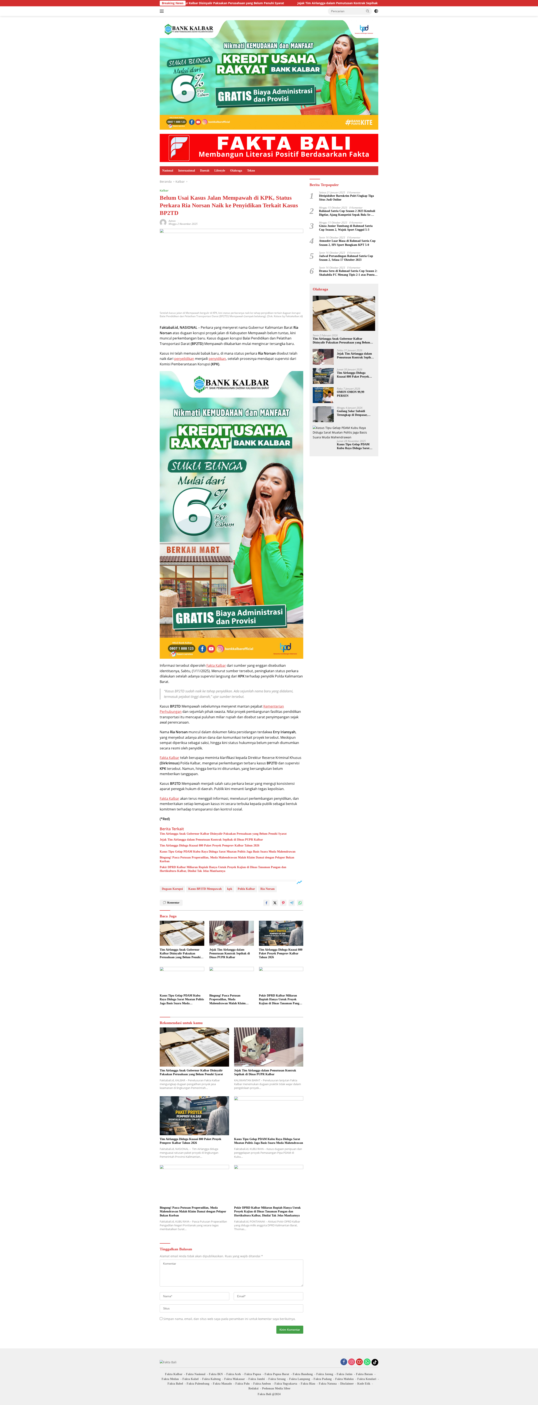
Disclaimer (347, 1383)
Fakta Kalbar (216, 665)
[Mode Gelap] (376, 11)
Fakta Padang (323, 1379)
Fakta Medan (170, 1379)
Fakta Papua (252, 1374)
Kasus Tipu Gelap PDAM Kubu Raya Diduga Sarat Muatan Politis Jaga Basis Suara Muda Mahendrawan (227, 851)
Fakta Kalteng (211, 1379)
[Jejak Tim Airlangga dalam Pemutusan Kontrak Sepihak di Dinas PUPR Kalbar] (231, 933)
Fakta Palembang (198, 1383)
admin (172, 221)
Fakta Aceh (233, 1374)
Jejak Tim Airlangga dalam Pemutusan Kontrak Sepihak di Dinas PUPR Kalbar (276, 3)
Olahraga (236, 170)
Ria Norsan (267, 888)
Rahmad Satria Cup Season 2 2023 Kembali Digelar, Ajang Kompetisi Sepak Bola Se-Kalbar (347, 213)
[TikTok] (375, 1362)
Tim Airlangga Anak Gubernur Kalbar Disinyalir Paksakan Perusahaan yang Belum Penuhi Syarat (223, 833)
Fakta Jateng (324, 1374)
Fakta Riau (308, 1383)
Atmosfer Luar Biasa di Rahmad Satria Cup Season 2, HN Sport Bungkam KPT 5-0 (347, 242)
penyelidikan (184, 358)
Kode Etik (363, 1383)
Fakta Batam (364, 1374)
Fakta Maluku (344, 1379)
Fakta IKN (216, 1374)
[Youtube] (359, 1362)
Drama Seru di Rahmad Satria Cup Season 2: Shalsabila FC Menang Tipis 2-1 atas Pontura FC (348, 273)
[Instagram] (351, 1362)
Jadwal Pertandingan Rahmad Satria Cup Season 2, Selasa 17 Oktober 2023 (346, 257)
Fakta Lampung (299, 1379)
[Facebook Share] (266, 903)
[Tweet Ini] (275, 903)
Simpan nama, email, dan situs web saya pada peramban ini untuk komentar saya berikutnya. (229, 1319)
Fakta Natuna (328, 1383)
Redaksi (253, 1388)
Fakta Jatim (344, 1374)
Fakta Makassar (234, 1379)
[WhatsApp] (367, 1362)
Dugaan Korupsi (172, 888)
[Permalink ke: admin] (163, 222)
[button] (368, 11)
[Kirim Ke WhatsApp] (300, 903)
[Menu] (162, 11)
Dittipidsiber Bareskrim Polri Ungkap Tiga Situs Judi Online (346, 197)
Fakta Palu (242, 1383)
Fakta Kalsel (190, 1379)
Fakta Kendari (366, 1379)
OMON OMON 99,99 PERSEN (350, 393)
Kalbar (164, 190)
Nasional (167, 170)
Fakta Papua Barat (277, 1374)
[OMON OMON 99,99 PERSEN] (323, 395)
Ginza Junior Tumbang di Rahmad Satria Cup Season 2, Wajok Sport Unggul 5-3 (346, 227)
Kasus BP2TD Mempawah (205, 888)
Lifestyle (219, 170)
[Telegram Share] (292, 903)
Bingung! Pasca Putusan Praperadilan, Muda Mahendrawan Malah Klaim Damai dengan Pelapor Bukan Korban (227, 859)
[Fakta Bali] (269, 148)
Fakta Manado (222, 1383)
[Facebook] (343, 1362)
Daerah (204, 170)
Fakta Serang (277, 1379)
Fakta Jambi (256, 1379)
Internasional (186, 170)
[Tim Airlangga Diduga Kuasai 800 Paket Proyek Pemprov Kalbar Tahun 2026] (281, 933)
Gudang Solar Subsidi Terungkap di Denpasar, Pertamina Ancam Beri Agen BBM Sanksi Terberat (355, 413)
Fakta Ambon (262, 1383)
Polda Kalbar (246, 888)
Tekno (251, 170)
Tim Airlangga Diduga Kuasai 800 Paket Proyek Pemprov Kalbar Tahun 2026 (209, 845)
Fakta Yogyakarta (285, 1383)
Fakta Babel (175, 1383)
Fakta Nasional (195, 1374)
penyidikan (217, 358)
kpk (229, 888)
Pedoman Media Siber (276, 1388)
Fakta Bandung (303, 1374)
